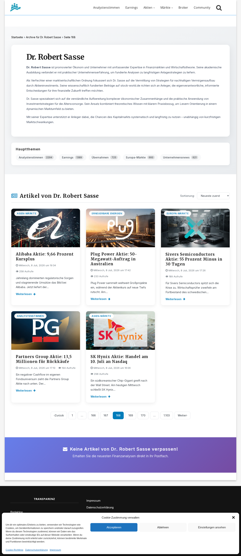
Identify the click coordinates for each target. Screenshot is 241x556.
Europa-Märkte (139, 157)
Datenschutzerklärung (36, 550)
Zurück (59, 415)
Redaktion (16, 512)
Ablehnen (163, 527)
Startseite (17, 37)
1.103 (167, 415)
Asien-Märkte (26, 213)
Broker (183, 7)
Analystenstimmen (106, 7)
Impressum (55, 550)
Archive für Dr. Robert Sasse (43, 37)
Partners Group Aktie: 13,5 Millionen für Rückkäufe (44, 359)
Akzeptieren (114, 527)
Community (202, 7)
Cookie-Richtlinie (14, 550)
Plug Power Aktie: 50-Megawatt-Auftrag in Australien (114, 259)
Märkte (165, 7)
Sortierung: (187, 195)
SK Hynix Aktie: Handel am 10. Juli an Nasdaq (119, 359)
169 (130, 415)
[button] (233, 517)
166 (93, 415)
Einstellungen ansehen (212, 527)
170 (143, 415)
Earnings (131, 7)
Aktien (147, 7)
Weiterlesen (24, 294)
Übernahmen (104, 157)
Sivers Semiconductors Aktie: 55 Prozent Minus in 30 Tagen (193, 259)
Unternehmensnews (180, 157)
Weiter (182, 415)
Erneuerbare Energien (107, 213)
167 (106, 415)
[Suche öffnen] (218, 7)
